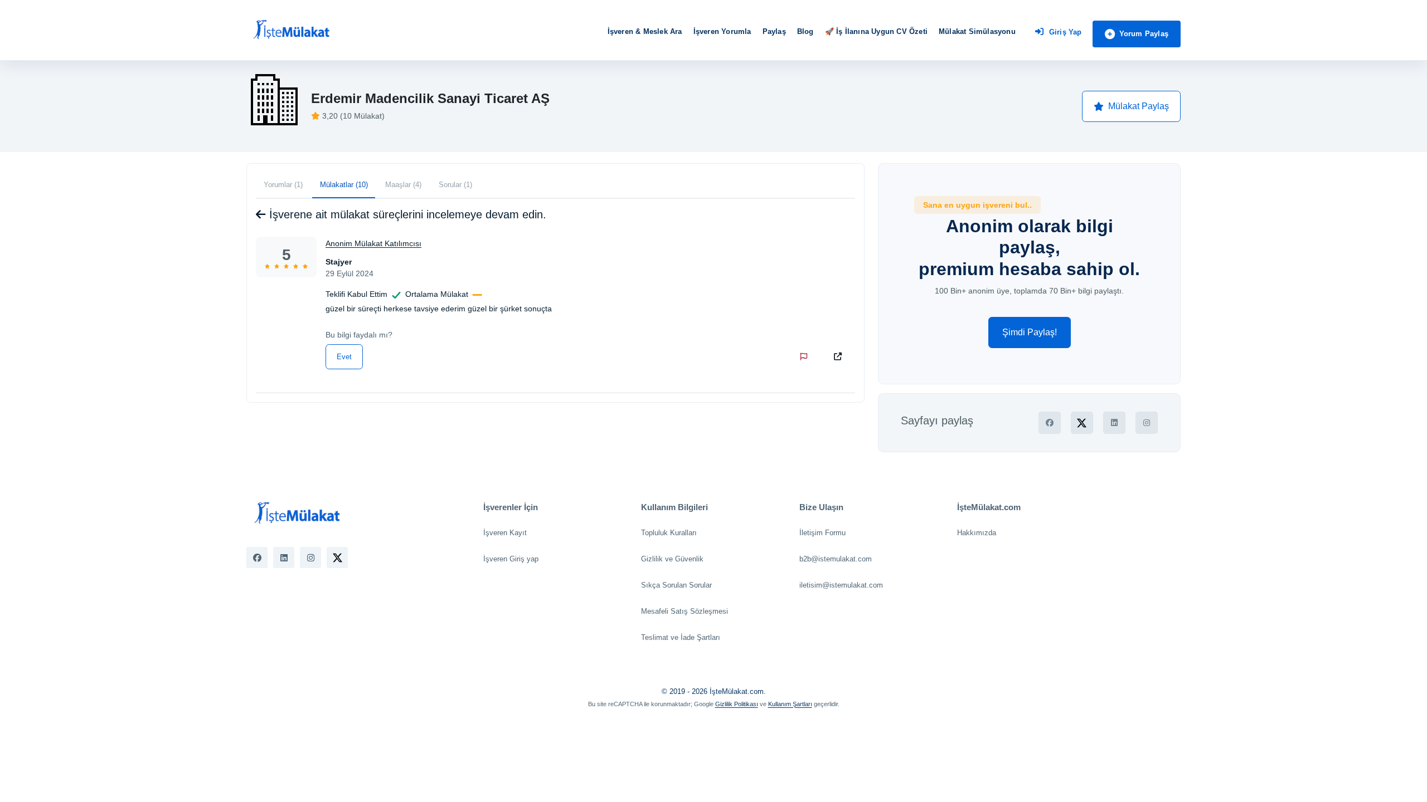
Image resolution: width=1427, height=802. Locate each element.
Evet (344, 357)
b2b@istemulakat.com (835, 559)
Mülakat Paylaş (1138, 106)
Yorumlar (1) (283, 184)
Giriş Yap (1065, 32)
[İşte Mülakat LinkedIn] (283, 557)
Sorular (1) (455, 184)
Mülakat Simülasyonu (977, 31)
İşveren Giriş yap (510, 559)
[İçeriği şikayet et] (806, 356)
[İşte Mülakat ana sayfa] (291, 30)
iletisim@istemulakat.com (841, 585)
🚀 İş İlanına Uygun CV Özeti (876, 31)
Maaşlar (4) (403, 184)
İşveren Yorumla (722, 31)
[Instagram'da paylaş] (1146, 423)
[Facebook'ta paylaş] (1049, 423)
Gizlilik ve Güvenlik (672, 559)
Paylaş (774, 31)
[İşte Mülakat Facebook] (257, 557)
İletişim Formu (822, 533)
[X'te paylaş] (1082, 423)
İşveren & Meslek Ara (645, 31)
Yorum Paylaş (1143, 34)
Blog (805, 31)
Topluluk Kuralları (669, 533)
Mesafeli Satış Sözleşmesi (684, 611)
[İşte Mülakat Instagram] (310, 557)
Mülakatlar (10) (344, 184)
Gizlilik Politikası (736, 704)
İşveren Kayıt (505, 533)
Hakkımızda (976, 533)
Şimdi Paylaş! (1029, 332)
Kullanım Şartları (790, 704)
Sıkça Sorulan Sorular (676, 585)
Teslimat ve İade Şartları (680, 637)
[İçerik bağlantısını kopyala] (840, 356)
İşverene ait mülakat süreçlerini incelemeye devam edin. (406, 214)
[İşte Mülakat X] (337, 557)
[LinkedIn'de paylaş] (1114, 423)
